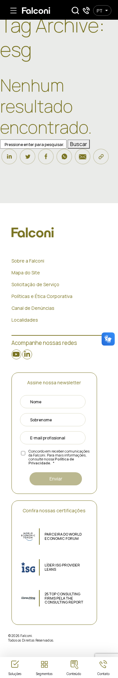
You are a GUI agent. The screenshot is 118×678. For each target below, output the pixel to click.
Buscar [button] (78, 144)
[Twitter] (27, 159)
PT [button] (100, 11)
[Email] (82, 159)
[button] (75, 10)
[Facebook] (46, 159)
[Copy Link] (101, 159)
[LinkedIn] (9, 159)
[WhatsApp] (64, 159)
